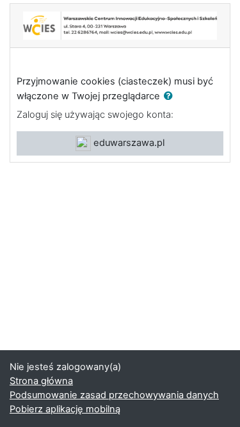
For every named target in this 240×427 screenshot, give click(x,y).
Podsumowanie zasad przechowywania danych (114, 395)
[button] (171, 96)
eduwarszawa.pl (127, 143)
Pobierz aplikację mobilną (65, 409)
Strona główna (41, 381)
